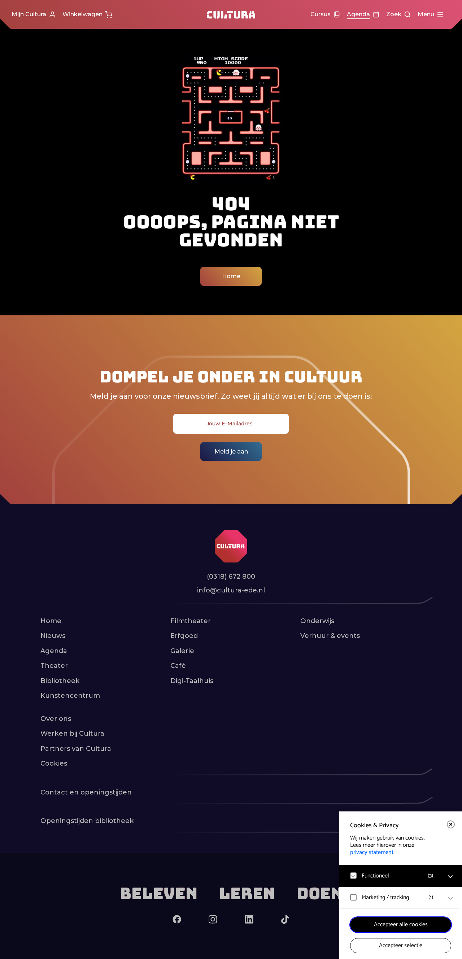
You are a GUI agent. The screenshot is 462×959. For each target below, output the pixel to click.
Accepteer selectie (400, 945)
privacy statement (371, 852)
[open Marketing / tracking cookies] (450, 898)
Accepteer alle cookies (401, 924)
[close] (451, 824)
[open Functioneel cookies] (450, 876)
